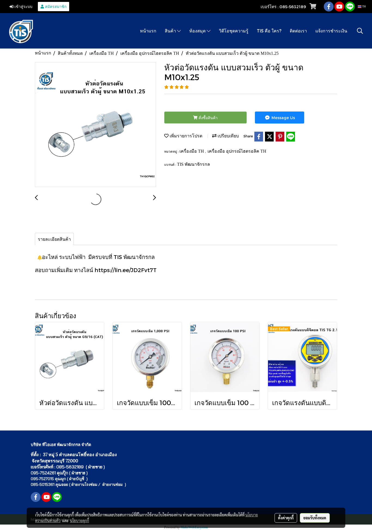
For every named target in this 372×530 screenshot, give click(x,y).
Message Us (282, 117)
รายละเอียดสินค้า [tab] (54, 239)
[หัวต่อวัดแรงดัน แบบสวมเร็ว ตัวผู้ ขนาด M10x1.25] (95, 124)
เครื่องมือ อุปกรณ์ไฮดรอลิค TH (237, 151)
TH (363, 6)
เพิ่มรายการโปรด (185, 136)
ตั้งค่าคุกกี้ (286, 517)
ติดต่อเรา (298, 30)
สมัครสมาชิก (55, 6)
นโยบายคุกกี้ (79, 520)
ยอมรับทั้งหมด (314, 517)
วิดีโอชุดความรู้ (233, 30)
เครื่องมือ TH (192, 151)
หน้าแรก (148, 30)
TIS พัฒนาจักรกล (193, 164)
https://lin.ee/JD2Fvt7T (125, 270)
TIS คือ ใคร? (269, 30)
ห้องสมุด (198, 30)
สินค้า (171, 30)
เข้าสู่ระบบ (22, 6)
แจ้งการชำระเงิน (331, 30)
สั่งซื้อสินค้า (207, 117)
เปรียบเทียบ (228, 136)
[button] (360, 31)
